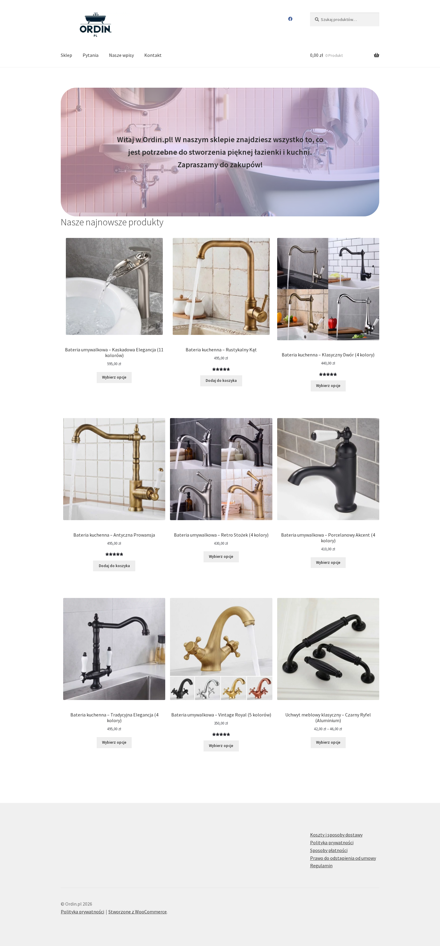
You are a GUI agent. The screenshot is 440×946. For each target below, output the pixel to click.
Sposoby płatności (329, 850)
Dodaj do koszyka (221, 380)
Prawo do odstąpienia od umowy (343, 858)
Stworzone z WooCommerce (137, 912)
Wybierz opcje (114, 377)
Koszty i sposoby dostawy (336, 835)
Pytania (90, 55)
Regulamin (321, 865)
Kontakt (153, 55)
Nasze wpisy (121, 55)
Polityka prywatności (331, 842)
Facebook (290, 19)
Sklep (66, 55)
